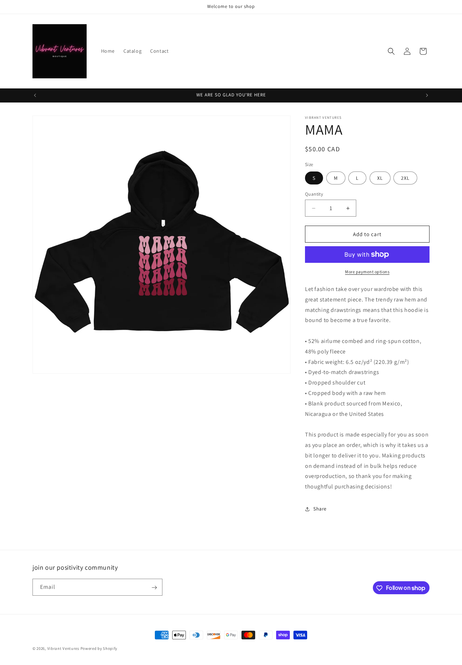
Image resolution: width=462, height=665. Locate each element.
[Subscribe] (154, 587)
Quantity (314, 194)
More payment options (367, 271)
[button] (391, 51)
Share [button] (320, 509)
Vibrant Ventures (63, 648)
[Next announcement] (427, 95)
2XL (405, 178)
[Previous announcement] (35, 95)
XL (380, 178)
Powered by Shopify (99, 648)
